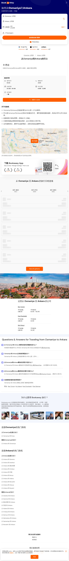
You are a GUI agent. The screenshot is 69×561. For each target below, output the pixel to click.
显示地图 (34, 141)
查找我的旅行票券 (34, 37)
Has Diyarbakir (22, 316)
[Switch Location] (63, 18)
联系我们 (34, 539)
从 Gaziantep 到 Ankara (9, 521)
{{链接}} (11, 553)
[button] (66, 3)
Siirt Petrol (21, 325)
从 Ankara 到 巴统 (7, 472)
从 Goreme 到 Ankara (8, 499)
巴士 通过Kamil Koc (36, 365)
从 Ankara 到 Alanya (8, 485)
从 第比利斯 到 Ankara (8, 502)
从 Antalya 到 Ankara (8, 512)
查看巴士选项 (36, 100)
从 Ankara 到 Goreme (8, 459)
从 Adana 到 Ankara (8, 508)
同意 (34, 557)
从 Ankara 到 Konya (7, 475)
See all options (34, 269)
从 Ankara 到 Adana (8, 478)
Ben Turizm (21, 307)
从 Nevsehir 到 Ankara (8, 524)
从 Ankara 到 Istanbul (8, 462)
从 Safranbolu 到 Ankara (9, 518)
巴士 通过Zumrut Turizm (43, 374)
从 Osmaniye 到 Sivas (8, 436)
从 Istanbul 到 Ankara (8, 496)
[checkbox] (30, 42)
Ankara (39, 55)
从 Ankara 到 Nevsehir (8, 482)
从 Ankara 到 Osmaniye (9, 443)
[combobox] (34, 16)
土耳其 (32, 55)
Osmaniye (26, 55)
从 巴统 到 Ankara (7, 505)
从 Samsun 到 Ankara (8, 515)
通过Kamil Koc (45, 348)
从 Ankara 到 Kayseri (8, 488)
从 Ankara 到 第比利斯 (8, 466)
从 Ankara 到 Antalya (8, 469)
